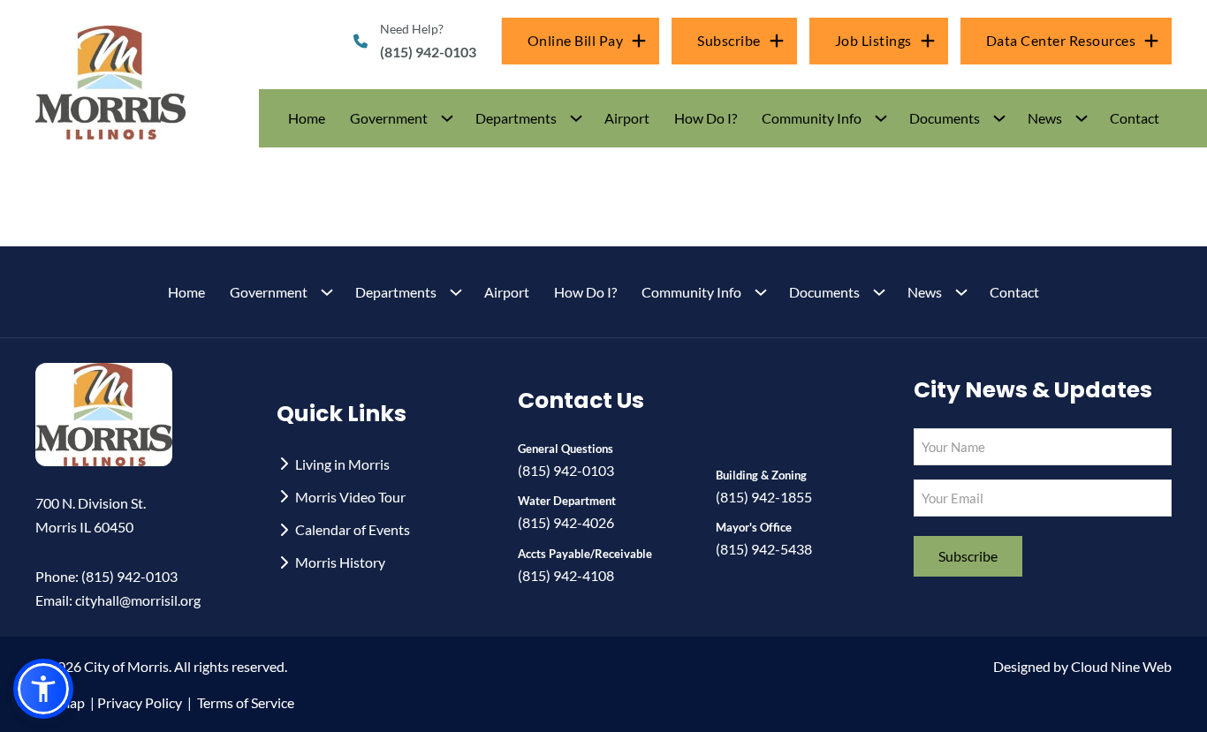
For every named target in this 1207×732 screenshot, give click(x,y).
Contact (1134, 117)
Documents (944, 117)
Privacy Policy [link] (139, 702)
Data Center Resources (1061, 40)
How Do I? (705, 117)
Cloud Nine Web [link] (1121, 666)
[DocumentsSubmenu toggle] (999, 118)
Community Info (812, 117)
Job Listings (873, 40)
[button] (400, 118)
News (1045, 117)
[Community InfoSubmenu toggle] (881, 118)
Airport (626, 117)
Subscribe (729, 40)
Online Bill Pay (576, 40)
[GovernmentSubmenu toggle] (447, 118)
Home (306, 117)
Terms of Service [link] (245, 702)
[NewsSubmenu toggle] (1081, 118)
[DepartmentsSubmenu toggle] (576, 118)
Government (389, 117)
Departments (516, 117)
